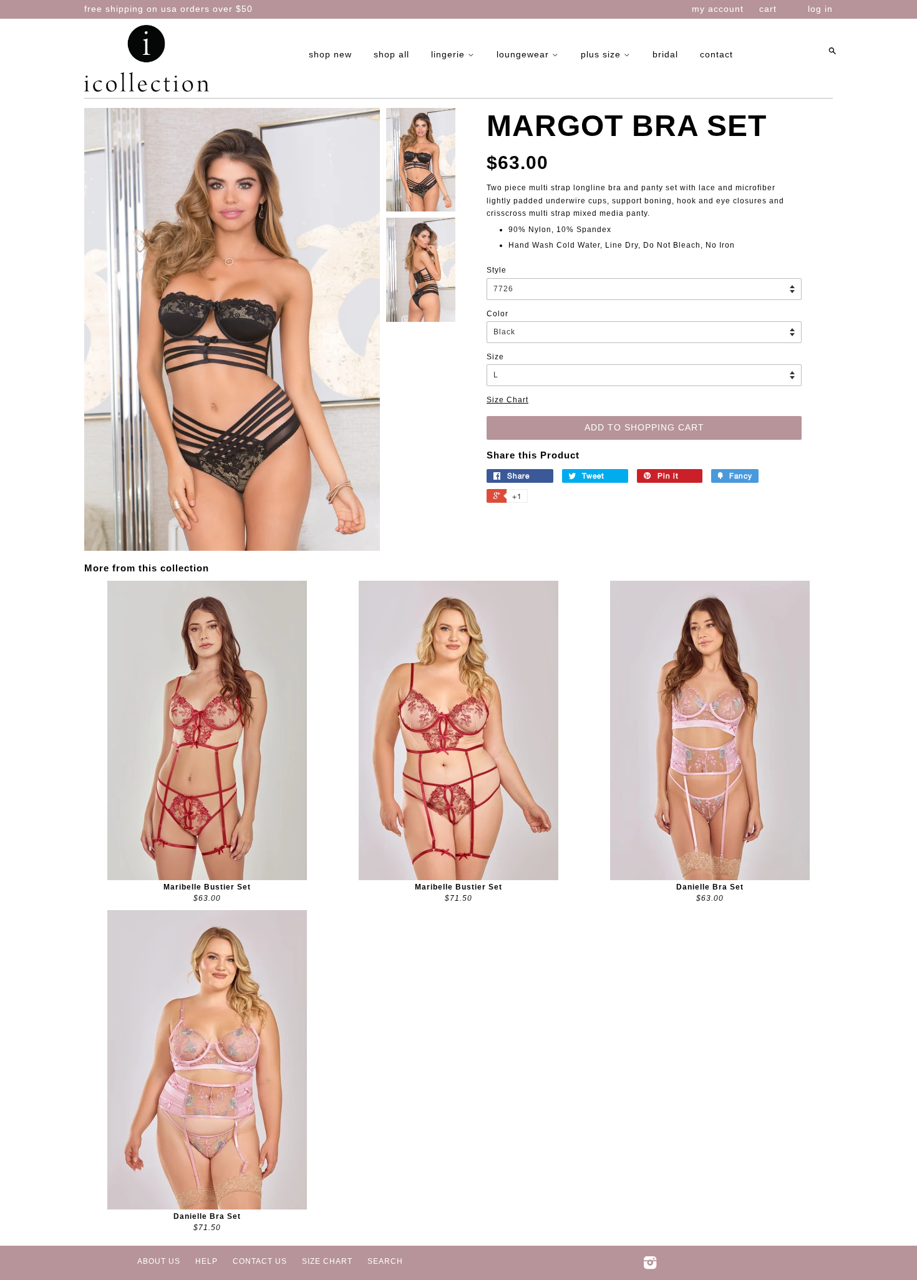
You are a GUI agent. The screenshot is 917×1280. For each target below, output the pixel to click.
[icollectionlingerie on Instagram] (650, 1265)
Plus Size (602, 54)
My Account (718, 9)
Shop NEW (330, 54)
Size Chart (507, 399)
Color (497, 313)
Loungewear (524, 54)
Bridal (665, 54)
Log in (820, 9)
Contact (716, 54)
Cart (768, 9)
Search (385, 1261)
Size (495, 356)
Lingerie (449, 54)
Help (206, 1261)
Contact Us (260, 1261)
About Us (158, 1261)
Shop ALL (391, 54)
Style (497, 270)
